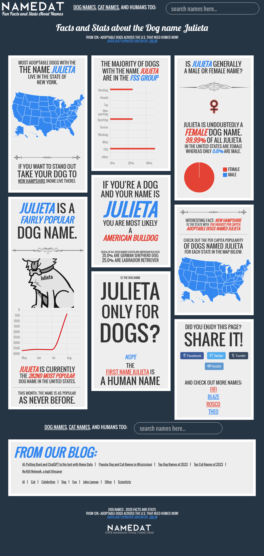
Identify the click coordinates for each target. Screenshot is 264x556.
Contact (142, 532)
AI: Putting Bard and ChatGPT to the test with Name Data (57, 464)
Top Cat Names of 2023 (208, 464)
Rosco (213, 404)
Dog (63, 481)
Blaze (213, 396)
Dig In (153, 41)
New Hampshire (31, 181)
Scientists (124, 481)
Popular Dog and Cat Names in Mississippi (125, 464)
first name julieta (127, 372)
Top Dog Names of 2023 (173, 464)
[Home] (129, 529)
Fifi (213, 389)
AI (23, 481)
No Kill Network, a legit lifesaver (42, 471)
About (150, 532)
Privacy (132, 532)
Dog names (84, 7)
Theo (213, 411)
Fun (74, 481)
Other (108, 481)
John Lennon (91, 481)
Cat (33, 481)
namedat (117, 532)
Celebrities (48, 481)
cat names (108, 7)
